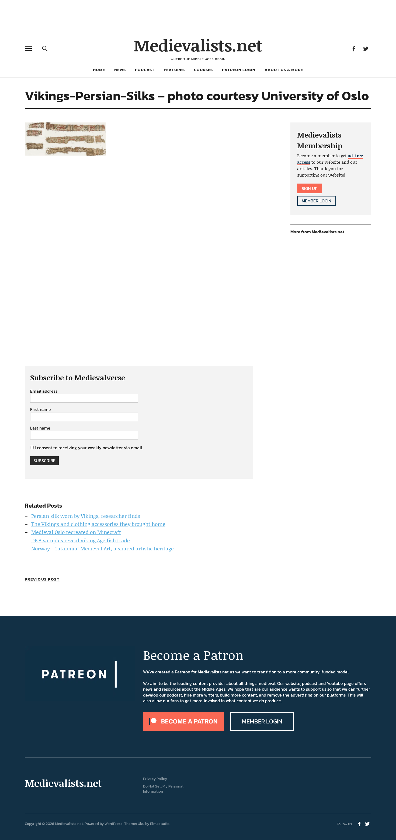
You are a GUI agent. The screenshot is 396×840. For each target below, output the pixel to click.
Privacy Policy (155, 779)
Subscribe (44, 460)
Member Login (316, 201)
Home (99, 69)
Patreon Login (238, 69)
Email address (43, 391)
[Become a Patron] (183, 729)
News (120, 69)
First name (40, 410)
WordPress (114, 824)
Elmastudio (159, 824)
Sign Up (309, 188)
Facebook (354, 48)
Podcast (145, 69)
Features (174, 69)
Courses (203, 69)
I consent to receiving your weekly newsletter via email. (89, 447)
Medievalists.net (198, 45)
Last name (40, 428)
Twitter (366, 48)
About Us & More (284, 69)
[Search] (45, 48)
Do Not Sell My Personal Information (163, 788)
